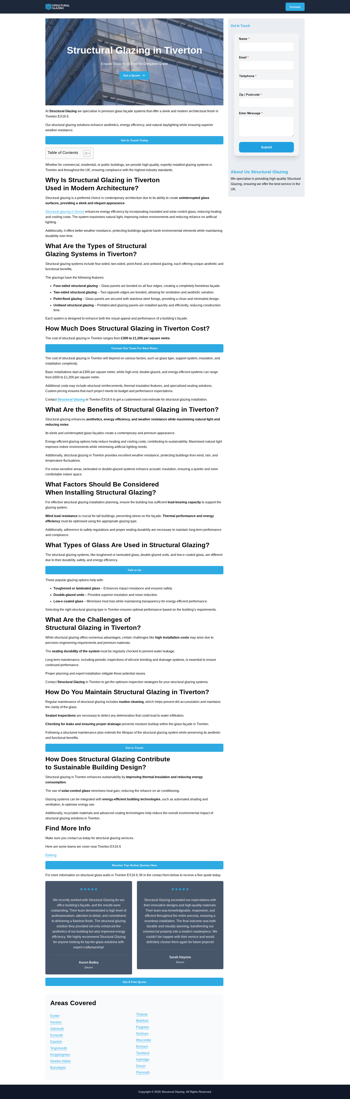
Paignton (142, 1027)
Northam (142, 1033)
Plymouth (143, 1072)
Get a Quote (131, 75)
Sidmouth (57, 1028)
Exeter (55, 1016)
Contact (295, 6)
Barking (51, 855)
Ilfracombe (143, 1040)
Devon (141, 1066)
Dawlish (56, 1041)
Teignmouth (58, 1048)
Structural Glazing (71, 399)
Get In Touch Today (134, 140)
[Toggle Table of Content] (84, 153)
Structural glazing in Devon (64, 211)
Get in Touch (134, 747)
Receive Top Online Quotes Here (134, 865)
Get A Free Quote (134, 982)
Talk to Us (134, 570)
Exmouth (56, 1035)
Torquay (142, 1014)
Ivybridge (142, 1059)
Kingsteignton (60, 1054)
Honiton (56, 1022)
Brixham (142, 1046)
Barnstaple (58, 1067)
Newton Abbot (60, 1061)
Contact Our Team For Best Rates (134, 348)
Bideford (142, 1020)
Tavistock (142, 1053)
